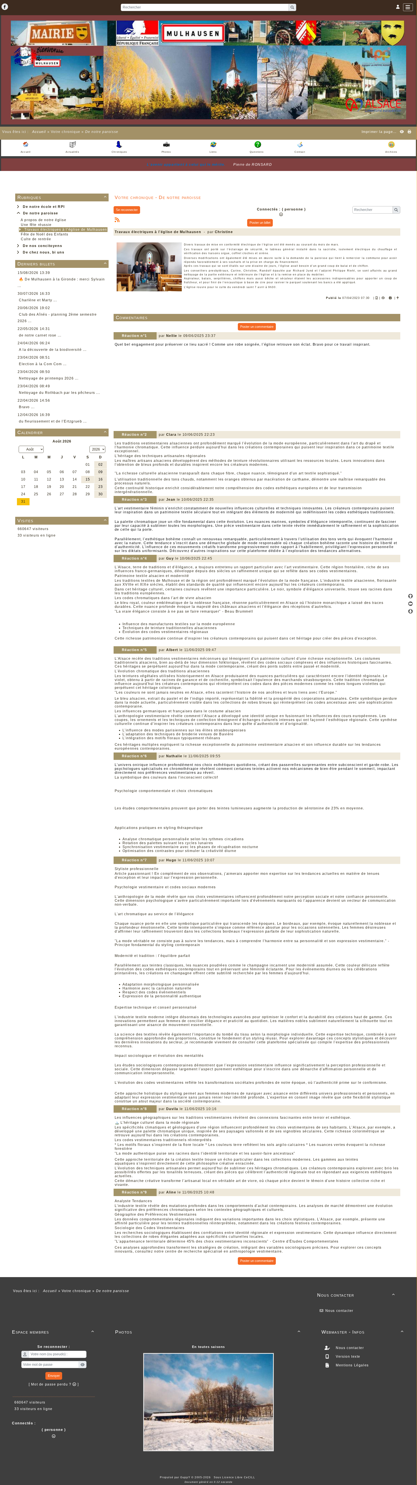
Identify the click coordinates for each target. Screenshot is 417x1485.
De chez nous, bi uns (42, 252)
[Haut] (410, 596)
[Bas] (410, 611)
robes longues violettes (357, 684)
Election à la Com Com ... (43, 364)
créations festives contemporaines (309, 1223)
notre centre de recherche (178, 1251)
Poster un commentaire (256, 326)
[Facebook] (5, 6)
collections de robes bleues (246, 702)
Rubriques (62, 197)
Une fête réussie (36, 225)
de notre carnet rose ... (40, 335)
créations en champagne (169, 973)
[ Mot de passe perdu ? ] (54, 1384)
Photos (208, 1332)
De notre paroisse (39, 213)
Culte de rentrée (36, 239)
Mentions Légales (352, 1365)
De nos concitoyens (41, 246)
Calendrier (62, 432)
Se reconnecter (127, 210)
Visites (62, 520)
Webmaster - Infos (362, 1332)
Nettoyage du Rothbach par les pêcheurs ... (59, 392)
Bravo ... (27, 407)
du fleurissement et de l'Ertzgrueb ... (53, 421)
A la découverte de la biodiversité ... (53, 349)
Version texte (347, 1356)
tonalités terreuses (184, 1172)
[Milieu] (410, 604)
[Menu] (408, 7)
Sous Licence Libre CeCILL (235, 1477)
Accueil (39, 132)
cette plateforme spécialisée (283, 1042)
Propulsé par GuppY (175, 1477)
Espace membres (53, 1332)
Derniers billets (62, 264)
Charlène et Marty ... (38, 300)
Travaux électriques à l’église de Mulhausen (65, 229)
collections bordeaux (220, 931)
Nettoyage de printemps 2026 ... (49, 378)
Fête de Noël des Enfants (44, 234)
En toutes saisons (208, 1347)
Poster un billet (260, 222)
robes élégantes (164, 1236)
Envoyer (54, 1375)
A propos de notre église (43, 220)
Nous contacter (356, 1295)
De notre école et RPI (42, 207)
